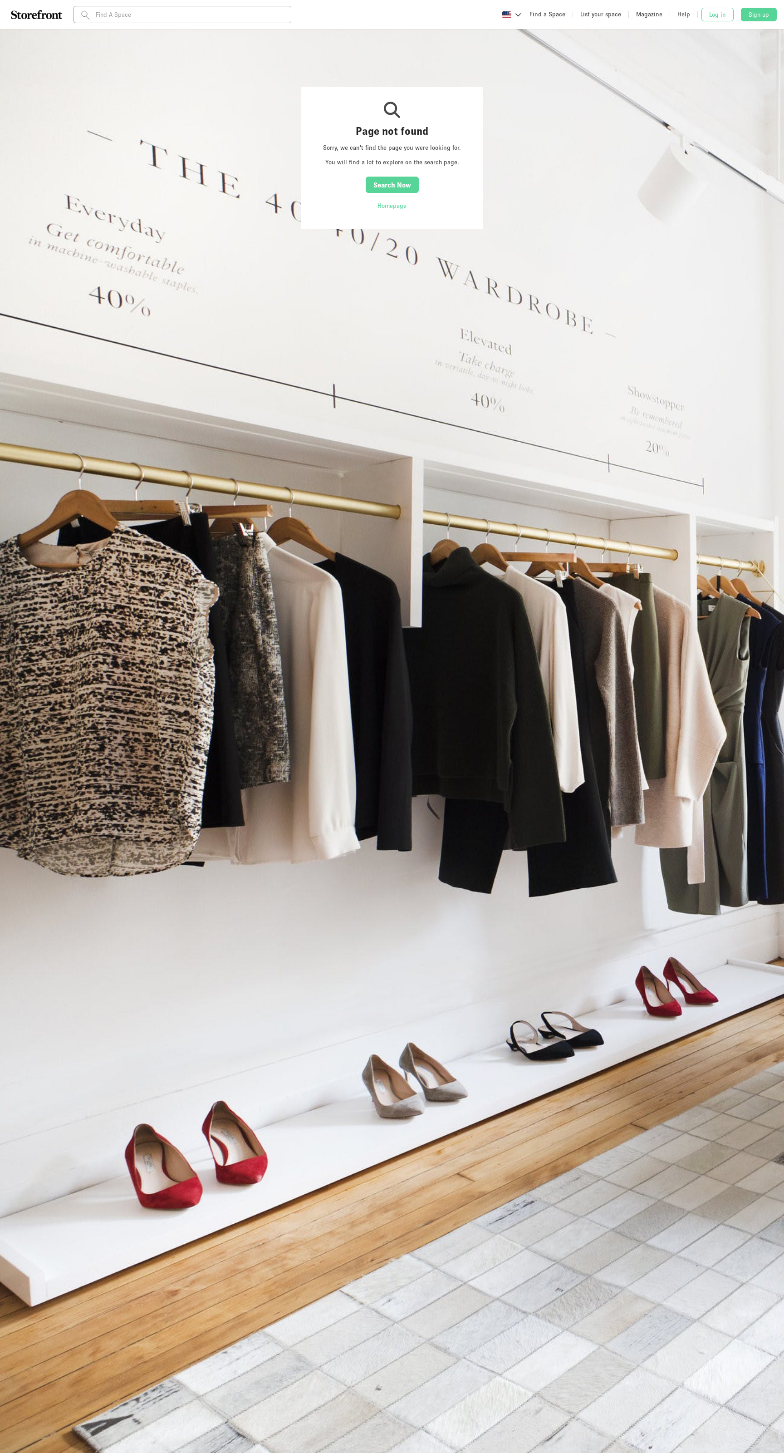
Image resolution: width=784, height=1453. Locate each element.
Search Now (392, 185)
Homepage (392, 205)
